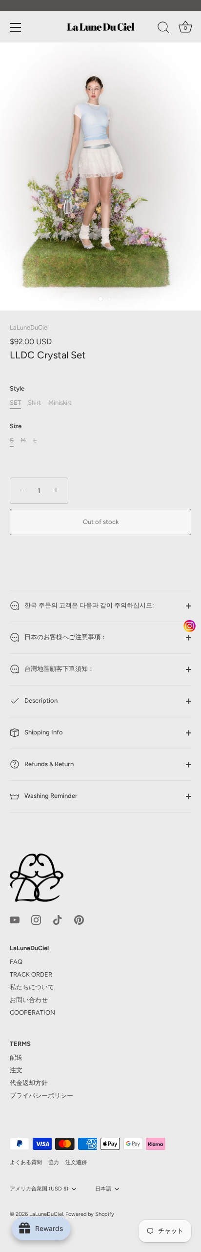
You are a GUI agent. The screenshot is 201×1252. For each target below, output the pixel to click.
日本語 (103, 1189)
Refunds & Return (48, 764)
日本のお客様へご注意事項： (65, 637)
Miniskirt (60, 402)
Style (17, 388)
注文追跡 (76, 1162)
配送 (16, 1057)
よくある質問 (26, 1162)
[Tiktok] (57, 919)
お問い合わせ (29, 999)
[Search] (163, 29)
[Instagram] (36, 919)
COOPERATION (32, 1012)
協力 (53, 1162)
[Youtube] (15, 919)
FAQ (16, 961)
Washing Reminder (50, 795)
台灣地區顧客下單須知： (58, 668)
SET (15, 402)
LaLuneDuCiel (29, 327)
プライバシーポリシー (41, 1095)
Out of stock (101, 521)
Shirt (34, 402)
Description (40, 700)
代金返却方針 (29, 1082)
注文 (16, 1070)
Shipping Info (43, 732)
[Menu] (15, 27)
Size (15, 426)
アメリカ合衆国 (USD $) (39, 1189)
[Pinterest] (79, 919)
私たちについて (32, 987)
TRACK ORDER (31, 974)
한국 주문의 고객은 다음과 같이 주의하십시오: (88, 605)
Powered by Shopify (89, 1214)
